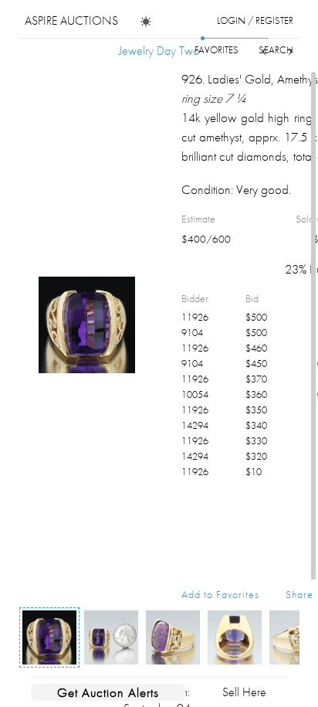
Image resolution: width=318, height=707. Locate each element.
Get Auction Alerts (108, 692)
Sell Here (244, 692)
